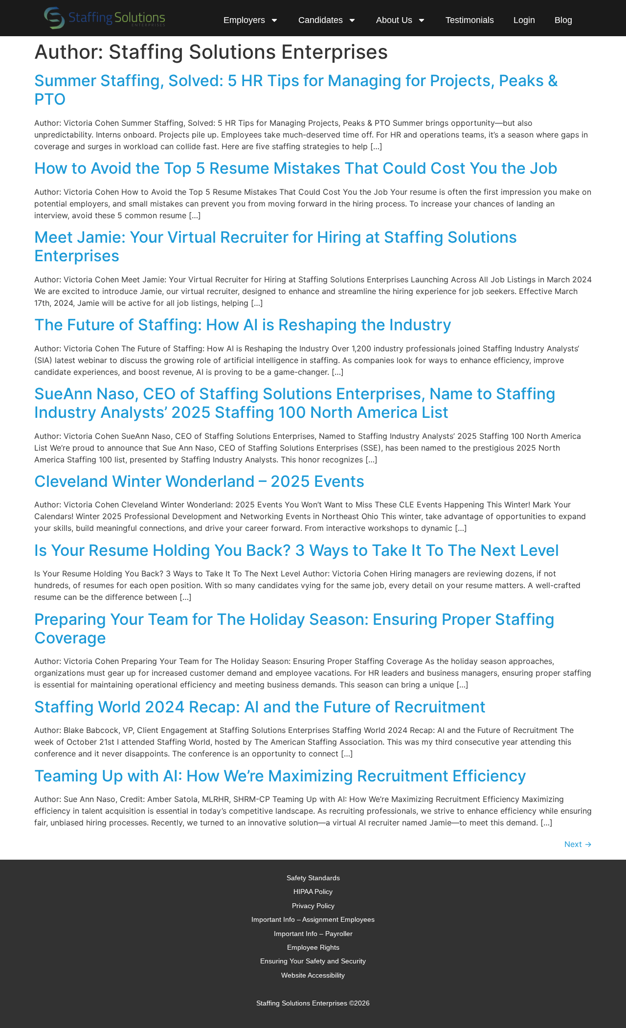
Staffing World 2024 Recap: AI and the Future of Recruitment (260, 706)
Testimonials (470, 20)
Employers (244, 20)
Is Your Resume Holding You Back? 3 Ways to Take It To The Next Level (296, 550)
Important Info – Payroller (313, 933)
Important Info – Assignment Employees (313, 919)
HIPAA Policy (313, 891)
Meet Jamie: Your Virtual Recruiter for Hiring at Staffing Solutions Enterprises (275, 246)
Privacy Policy (313, 906)
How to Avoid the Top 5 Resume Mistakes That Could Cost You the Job (296, 168)
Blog (563, 20)
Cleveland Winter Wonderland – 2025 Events (199, 481)
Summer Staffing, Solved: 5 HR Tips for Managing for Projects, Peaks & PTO (296, 90)
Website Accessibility (313, 975)
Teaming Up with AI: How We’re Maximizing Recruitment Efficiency (280, 775)
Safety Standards (313, 878)
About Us (394, 20)
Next (578, 844)
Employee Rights (313, 947)
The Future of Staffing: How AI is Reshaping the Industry (242, 324)
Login (524, 20)
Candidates (320, 20)
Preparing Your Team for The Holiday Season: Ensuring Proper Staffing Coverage (294, 628)
